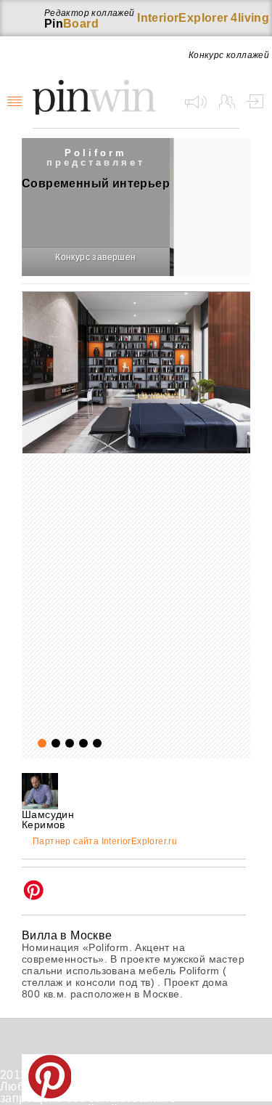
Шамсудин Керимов (48, 819)
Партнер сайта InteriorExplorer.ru (105, 841)
